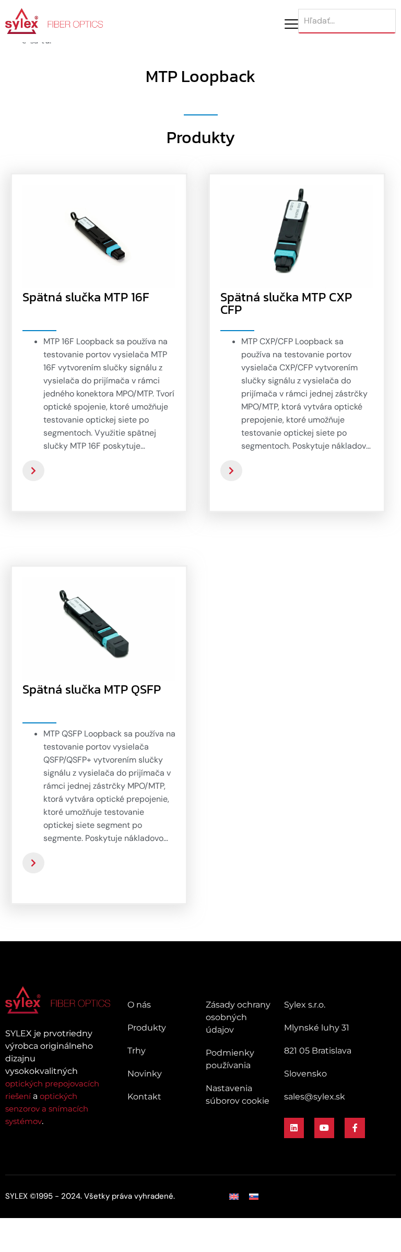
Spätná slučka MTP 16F (85, 297)
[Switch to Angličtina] (234, 1196)
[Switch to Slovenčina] (254, 1196)
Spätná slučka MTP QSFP (91, 689)
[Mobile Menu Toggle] (291, 24)
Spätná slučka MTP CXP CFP (286, 303)
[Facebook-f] (354, 1128)
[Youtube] (324, 1128)
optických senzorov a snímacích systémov (46, 1108)
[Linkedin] (294, 1128)
